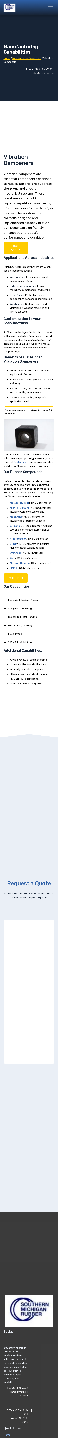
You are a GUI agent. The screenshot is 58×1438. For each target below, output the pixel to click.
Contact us (20, 462)
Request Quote (16, 247)
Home (7, 1435)
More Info (16, 578)
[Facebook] (31, 1410)
